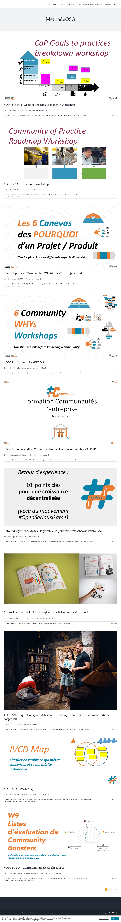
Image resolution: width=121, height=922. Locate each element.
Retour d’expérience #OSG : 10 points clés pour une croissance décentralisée (53, 531)
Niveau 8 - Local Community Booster (61, 115)
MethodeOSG (46, 115)
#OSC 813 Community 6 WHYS (24, 362)
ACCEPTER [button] (115, 919)
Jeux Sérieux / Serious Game (54, 799)
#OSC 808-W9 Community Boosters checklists (34, 867)
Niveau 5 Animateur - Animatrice (40, 623)
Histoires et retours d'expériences (40, 541)
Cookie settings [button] (104, 919)
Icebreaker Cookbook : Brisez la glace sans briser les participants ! (46, 612)
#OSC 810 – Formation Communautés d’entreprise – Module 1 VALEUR (50, 449)
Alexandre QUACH (11, 115)
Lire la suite (114, 115)
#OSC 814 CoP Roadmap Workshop (26, 184)
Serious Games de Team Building (13, 802)
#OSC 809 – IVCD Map (19, 789)
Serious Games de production (12, 880)
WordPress (56, 913)
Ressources (53, 623)
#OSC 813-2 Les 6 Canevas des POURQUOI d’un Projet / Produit (45, 273)
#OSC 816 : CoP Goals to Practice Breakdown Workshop (39, 104)
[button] (114, 4)
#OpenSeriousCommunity (35, 115)
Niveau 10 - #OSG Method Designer (69, 541)
